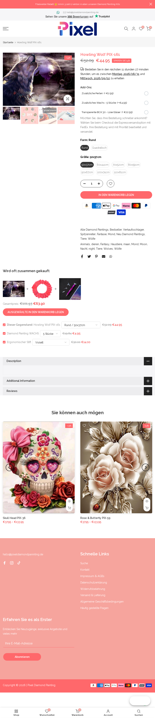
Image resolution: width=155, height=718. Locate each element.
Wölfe (91, 238)
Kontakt (84, 569)
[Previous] (9, 79)
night (92, 248)
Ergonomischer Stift (19, 342)
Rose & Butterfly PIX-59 (95, 517)
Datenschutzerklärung (93, 582)
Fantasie (102, 234)
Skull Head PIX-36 (14, 517)
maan (126, 244)
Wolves (108, 248)
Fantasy (104, 244)
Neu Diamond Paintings (130, 234)
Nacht (83, 248)
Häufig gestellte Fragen (94, 607)
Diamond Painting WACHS (23, 333)
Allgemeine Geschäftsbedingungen (102, 601)
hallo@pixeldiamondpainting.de (82, 12)
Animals (85, 244)
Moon (143, 244)
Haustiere (116, 244)
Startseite (8, 42)
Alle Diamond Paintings (94, 229)
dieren (95, 244)
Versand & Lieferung (92, 595)
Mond (111, 234)
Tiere (83, 238)
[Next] (68, 79)
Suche (84, 563)
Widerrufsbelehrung (92, 588)
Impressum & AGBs (92, 576)
